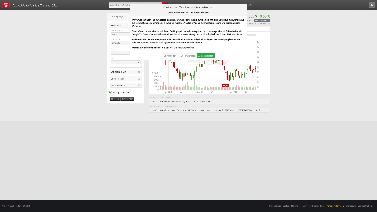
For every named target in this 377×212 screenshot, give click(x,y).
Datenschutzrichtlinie (184, 47)
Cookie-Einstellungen (159, 42)
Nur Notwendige (187, 55)
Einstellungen (170, 55)
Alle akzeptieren (205, 55)
